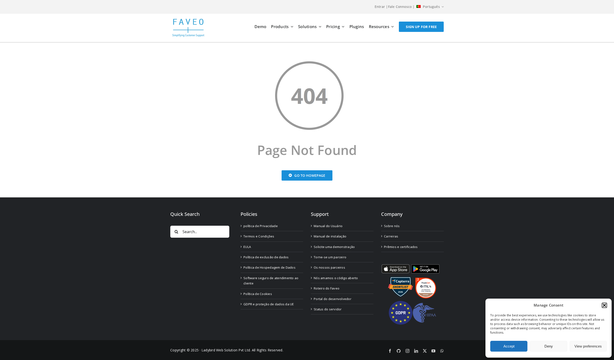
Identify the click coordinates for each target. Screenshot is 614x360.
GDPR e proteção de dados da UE (268, 304)
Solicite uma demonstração (334, 247)
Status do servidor (328, 309)
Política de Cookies (257, 294)
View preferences (588, 346)
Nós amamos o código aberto (336, 278)
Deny (548, 346)
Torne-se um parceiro (330, 257)
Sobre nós (392, 226)
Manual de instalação (330, 236)
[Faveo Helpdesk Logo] (188, 20)
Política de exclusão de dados (266, 257)
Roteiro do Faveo (326, 288)
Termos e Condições (258, 236)
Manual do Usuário (328, 226)
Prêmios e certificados (401, 247)
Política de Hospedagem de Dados (269, 267)
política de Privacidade (260, 226)
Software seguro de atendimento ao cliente (270, 280)
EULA (247, 247)
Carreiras (391, 236)
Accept (508, 346)
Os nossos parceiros (329, 267)
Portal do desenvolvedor (332, 299)
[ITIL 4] (426, 279)
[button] (604, 305)
